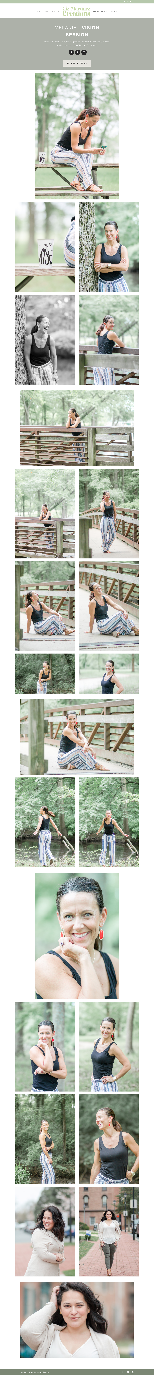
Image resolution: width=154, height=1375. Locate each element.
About (45, 11)
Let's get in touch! (77, 63)
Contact (114, 11)
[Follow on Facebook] (71, 52)
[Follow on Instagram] (84, 52)
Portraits (55, 11)
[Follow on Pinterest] (77, 52)
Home (38, 11)
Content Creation (100, 11)
